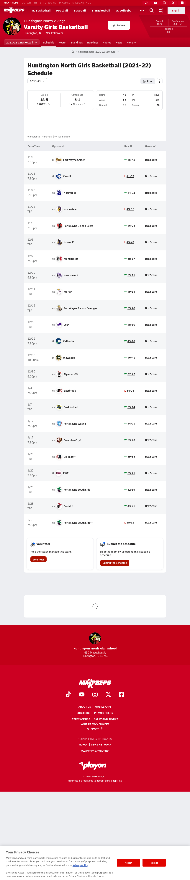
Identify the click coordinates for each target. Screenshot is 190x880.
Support (93, 729)
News (119, 42)
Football (62, 10)
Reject (154, 862)
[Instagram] (164, 3)
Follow (121, 25)
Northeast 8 (79, 104)
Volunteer (38, 559)
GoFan (26, 2)
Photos (107, 42)
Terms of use (81, 719)
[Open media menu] (161, 10)
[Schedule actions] (160, 81)
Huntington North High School (95, 648)
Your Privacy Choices (95, 724)
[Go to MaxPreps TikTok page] (68, 694)
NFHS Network (45, 2)
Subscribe (83, 713)
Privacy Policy (103, 713)
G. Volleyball (124, 10)
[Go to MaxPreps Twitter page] (108, 694)
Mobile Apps (103, 706)
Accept (128, 862)
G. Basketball (41, 10)
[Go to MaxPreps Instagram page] (95, 694)
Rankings (92, 42)
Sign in (176, 10)
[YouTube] (155, 3)
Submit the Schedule (115, 563)
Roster (62, 42)
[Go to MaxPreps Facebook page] (122, 694)
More (130, 42)
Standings (77, 42)
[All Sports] (142, 10)
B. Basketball (100, 10)
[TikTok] (146, 3)
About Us (84, 706)
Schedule (48, 42)
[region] (95, 863)
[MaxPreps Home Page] (72, 52)
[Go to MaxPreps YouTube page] (82, 694)
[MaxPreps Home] (14, 10)
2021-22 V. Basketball (19, 42)
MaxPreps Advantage (75, 2)
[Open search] (151, 10)
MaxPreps (11, 2)
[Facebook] (182, 3)
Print (150, 81)
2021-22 (35, 81)
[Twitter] (173, 3)
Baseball (80, 10)
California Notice (106, 719)
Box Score (151, 159)
